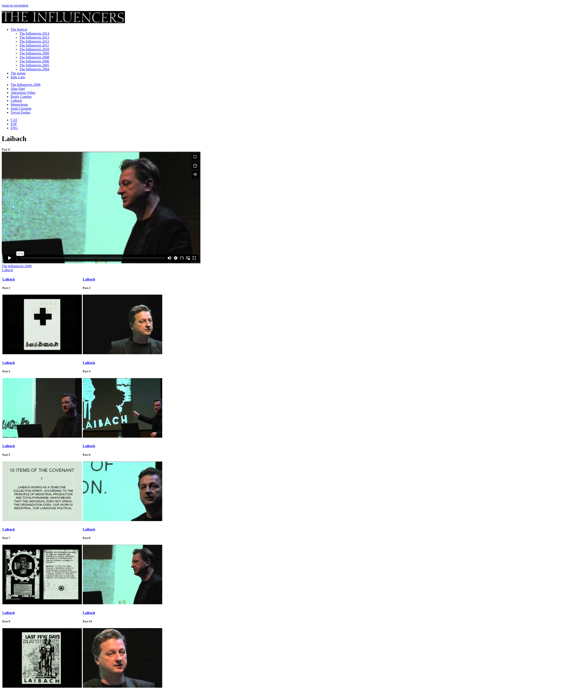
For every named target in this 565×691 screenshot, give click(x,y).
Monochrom (19, 104)
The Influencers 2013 (34, 37)
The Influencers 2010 (34, 49)
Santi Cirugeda (21, 108)
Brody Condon (21, 96)
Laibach (16, 100)
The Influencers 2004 (34, 69)
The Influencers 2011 (34, 45)
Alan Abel (18, 88)
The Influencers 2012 (34, 41)
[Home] (63, 22)
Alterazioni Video (23, 92)
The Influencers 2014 (34, 33)
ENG (14, 128)
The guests (18, 73)
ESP (14, 124)
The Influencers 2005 (34, 65)
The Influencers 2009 (34, 53)
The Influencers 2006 (34, 61)
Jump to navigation (15, 5)
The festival (19, 29)
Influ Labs (18, 77)
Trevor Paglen (20, 112)
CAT (14, 120)
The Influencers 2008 (34, 57)
